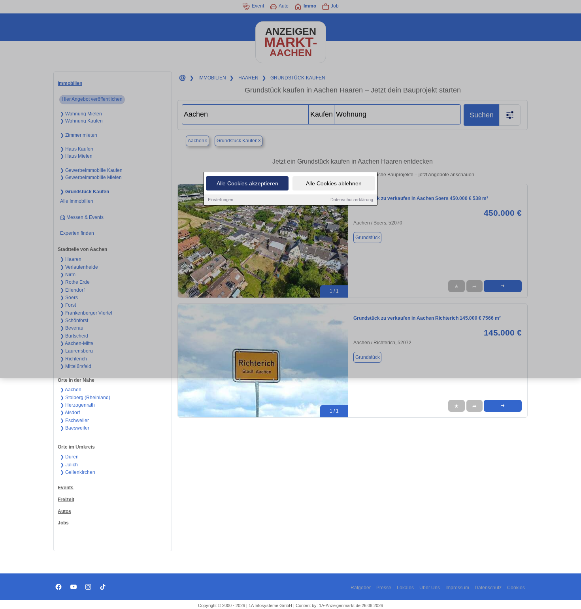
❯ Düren (69, 457)
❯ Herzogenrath (77, 405)
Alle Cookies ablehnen (334, 183)
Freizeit (66, 499)
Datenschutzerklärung (351, 199)
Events (66, 487)
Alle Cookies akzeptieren (247, 183)
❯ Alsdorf (70, 412)
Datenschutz (488, 587)
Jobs (63, 523)
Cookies (516, 587)
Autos (64, 511)
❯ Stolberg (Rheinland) (85, 397)
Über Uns (429, 587)
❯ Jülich (69, 465)
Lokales (405, 587)
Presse (383, 587)
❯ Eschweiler (74, 420)
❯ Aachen (70, 389)
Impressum (457, 587)
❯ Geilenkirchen (77, 472)
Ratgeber (361, 587)
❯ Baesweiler (74, 428)
